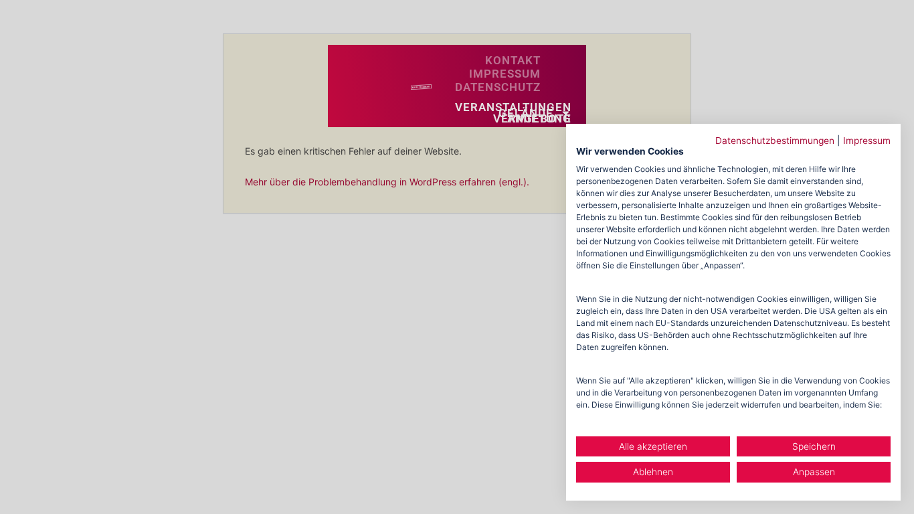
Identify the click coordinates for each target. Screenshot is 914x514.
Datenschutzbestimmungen (774, 140)
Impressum (867, 140)
